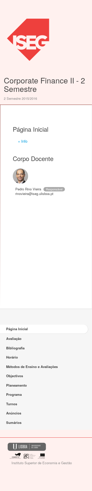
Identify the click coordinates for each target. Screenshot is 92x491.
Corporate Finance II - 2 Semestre (44, 84)
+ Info (22, 141)
